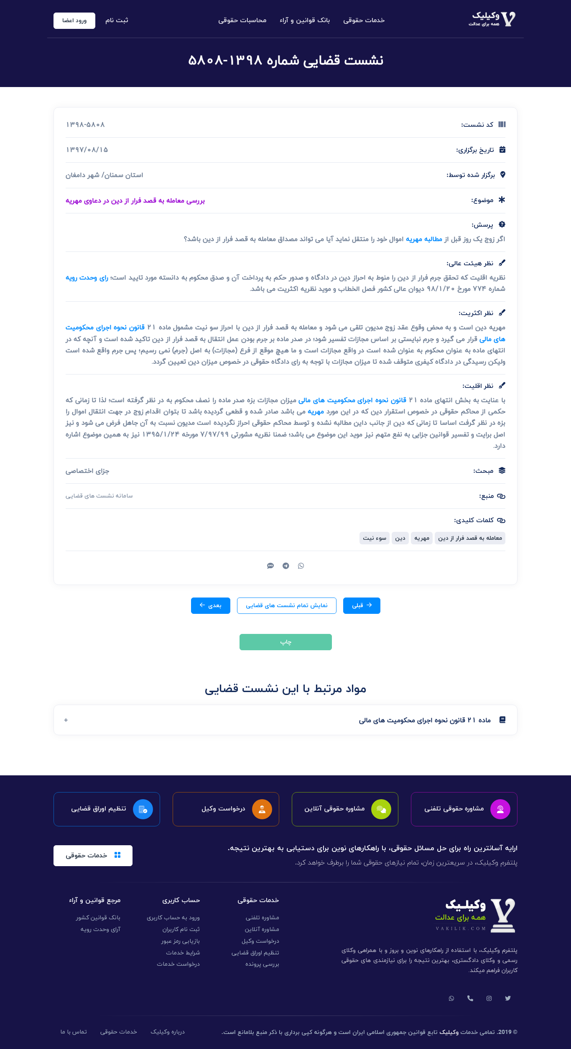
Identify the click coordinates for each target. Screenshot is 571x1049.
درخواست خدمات (178, 964)
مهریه (316, 411)
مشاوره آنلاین (262, 930)
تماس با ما (73, 1032)
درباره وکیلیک (167, 1032)
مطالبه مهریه (424, 239)
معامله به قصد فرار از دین (470, 538)
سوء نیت (374, 538)
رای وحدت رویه (87, 277)
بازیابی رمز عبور (180, 941)
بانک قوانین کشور (98, 918)
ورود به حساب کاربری (173, 918)
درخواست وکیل (260, 941)
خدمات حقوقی (364, 20)
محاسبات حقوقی (242, 20)
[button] (285, 720)
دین (400, 538)
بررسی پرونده (262, 964)
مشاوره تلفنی (262, 918)
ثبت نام (116, 20)
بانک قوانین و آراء (305, 20)
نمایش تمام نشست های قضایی (287, 606)
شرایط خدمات (183, 953)
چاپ (285, 642)
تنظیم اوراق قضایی (255, 953)
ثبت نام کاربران (181, 930)
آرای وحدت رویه (100, 930)
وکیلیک (449, 1032)
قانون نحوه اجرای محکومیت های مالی (352, 400)
